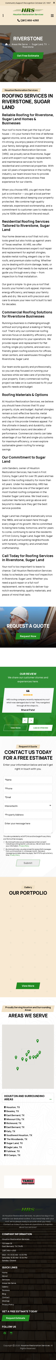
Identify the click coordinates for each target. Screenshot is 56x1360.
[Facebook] (4, 1333)
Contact (6, 1297)
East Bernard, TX (15, 1115)
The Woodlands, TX (16, 1139)
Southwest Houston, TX (19, 1135)
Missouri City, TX (15, 1119)
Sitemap (6, 1301)
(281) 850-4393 (9, 1250)
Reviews (6, 1290)
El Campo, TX (13, 1155)
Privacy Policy (46, 836)
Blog (4, 1294)
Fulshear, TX (13, 1151)
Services (6, 1279)
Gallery (5, 1286)
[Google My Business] (11, 1333)
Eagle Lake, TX (14, 1147)
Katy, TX (10, 1131)
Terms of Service (12, 839)
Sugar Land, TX (39, 44)
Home (4, 1272)
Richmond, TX (13, 1123)
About (5, 1276)
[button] (26, 1060)
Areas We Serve (20, 44)
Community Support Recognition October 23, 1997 (28, 3)
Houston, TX (13, 1107)
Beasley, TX (12, 1111)
